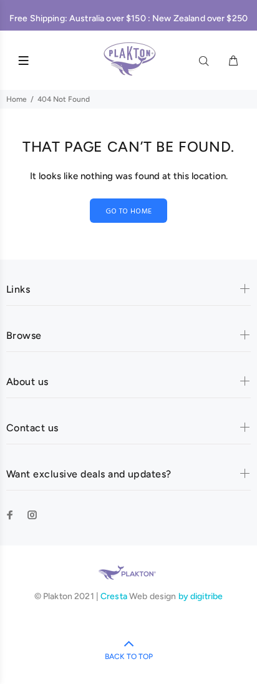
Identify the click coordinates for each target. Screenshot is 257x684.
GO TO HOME (128, 211)
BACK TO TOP (129, 656)
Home (16, 99)
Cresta (114, 596)
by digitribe (200, 596)
